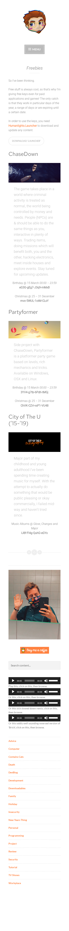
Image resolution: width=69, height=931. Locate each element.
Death (11, 764)
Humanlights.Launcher (22, 125)
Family (12, 796)
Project (12, 843)
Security (13, 859)
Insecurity (13, 811)
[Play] (13, 680)
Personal (13, 827)
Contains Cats (16, 756)
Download (26, 140)
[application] (34, 680)
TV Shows (13, 875)
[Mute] (46, 680)
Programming (16, 835)
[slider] (54, 680)
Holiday (12, 804)
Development (15, 780)
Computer (14, 748)
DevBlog (13, 772)
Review (12, 851)
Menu (36, 49)
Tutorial (12, 867)
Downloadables (16, 788)
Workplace (14, 883)
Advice (12, 740)
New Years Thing (17, 819)
